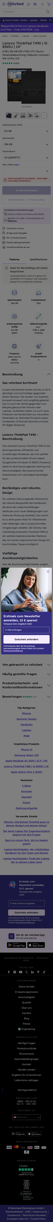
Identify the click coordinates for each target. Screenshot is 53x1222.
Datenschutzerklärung (16, 618)
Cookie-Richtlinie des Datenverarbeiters (25, 621)
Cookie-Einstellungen (35, 612)
